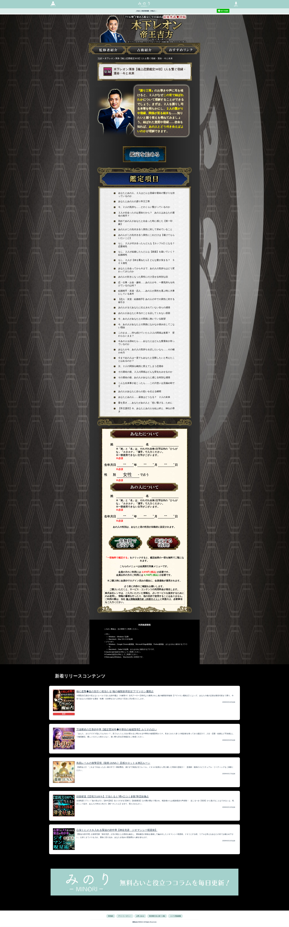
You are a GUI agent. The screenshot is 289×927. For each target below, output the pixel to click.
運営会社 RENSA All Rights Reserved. (144, 922)
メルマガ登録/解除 (175, 916)
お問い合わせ (140, 916)
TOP (100, 58)
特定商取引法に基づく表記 (157, 916)
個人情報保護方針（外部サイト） (143, 599)
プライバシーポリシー (125, 916)
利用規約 (110, 916)
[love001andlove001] (125, 543)
